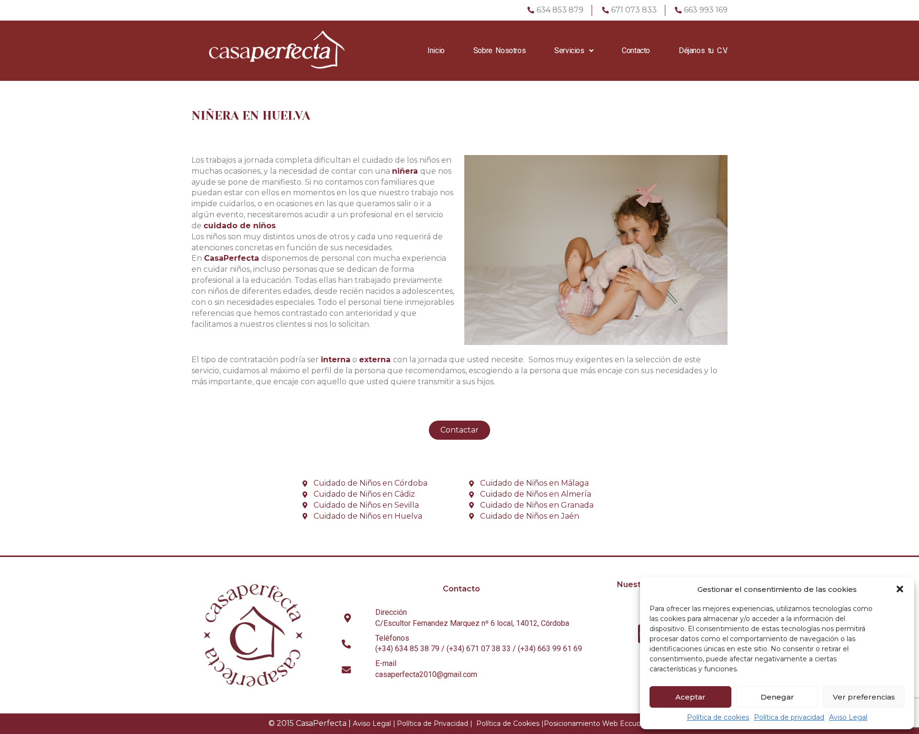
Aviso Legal (848, 717)
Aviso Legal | (374, 723)
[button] (900, 589)
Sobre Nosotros (499, 50)
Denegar (777, 696)
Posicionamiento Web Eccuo (592, 723)
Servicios (569, 50)
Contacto (636, 50)
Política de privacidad (789, 717)
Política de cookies (718, 717)
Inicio (436, 50)
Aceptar (690, 696)
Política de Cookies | (510, 723)
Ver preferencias (864, 696)
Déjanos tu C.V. (703, 50)
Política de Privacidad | (434, 723)
